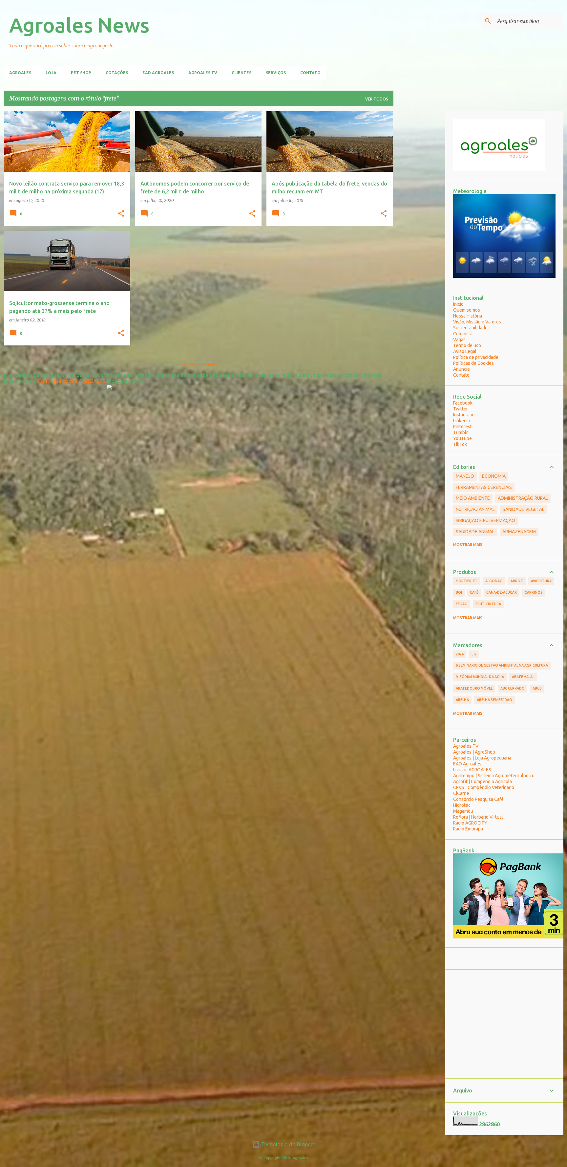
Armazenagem (519, 531)
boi (459, 592)
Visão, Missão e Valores (477, 321)
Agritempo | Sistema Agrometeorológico (494, 775)
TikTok (460, 444)
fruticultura (488, 604)
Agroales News (79, 24)
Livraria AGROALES (472, 769)
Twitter (460, 408)
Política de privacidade (475, 357)
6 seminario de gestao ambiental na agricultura (502, 665)
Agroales (20, 73)
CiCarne (461, 793)
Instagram (463, 414)
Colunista (462, 333)
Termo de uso (467, 345)
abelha (462, 700)
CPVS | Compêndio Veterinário (483, 787)
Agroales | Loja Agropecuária (482, 757)
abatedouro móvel (474, 688)
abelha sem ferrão (494, 700)
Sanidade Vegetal (523, 509)
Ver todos (376, 99)
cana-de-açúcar (501, 592)
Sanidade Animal (475, 531)
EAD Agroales (158, 73)
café (474, 592)
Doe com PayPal (127, 381)
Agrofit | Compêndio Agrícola (482, 781)
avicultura (541, 581)
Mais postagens (198, 364)
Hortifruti (466, 581)
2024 (460, 654)
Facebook (462, 403)
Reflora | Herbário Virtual (478, 817)
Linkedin (461, 420)
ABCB (537, 688)
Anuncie (461, 369)
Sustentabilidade (470, 327)
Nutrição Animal (475, 509)
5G (474, 654)
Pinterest (462, 426)
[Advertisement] (419, 209)
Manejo (465, 476)
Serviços (276, 73)
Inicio (458, 304)
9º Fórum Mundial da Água (480, 677)
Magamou (463, 811)
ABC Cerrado (512, 688)
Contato (310, 73)
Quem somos (466, 310)
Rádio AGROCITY (470, 823)
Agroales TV (202, 73)
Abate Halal (523, 677)
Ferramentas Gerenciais (484, 487)
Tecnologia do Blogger (287, 1144)
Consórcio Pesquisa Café (478, 799)
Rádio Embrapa (468, 828)
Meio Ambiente (473, 498)
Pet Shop (81, 73)
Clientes (241, 73)
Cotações (117, 73)
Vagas (459, 339)
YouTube (462, 438)
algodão (494, 581)
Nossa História (467, 316)
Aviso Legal (464, 351)
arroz (517, 581)
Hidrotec (462, 805)
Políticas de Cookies (473, 363)
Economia (494, 476)
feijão (462, 604)
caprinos (534, 592)
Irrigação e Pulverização (485, 520)
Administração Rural (523, 498)
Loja (51, 73)
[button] (121, 213)
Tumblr (460, 432)
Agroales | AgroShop (474, 752)
